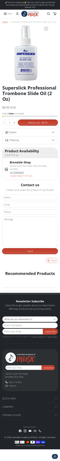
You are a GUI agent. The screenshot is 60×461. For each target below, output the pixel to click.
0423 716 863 (15, 382)
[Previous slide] (5, 278)
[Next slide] (54, 278)
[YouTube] (30, 430)
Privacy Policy (52, 336)
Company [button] (7, 406)
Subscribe (50, 331)
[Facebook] (20, 430)
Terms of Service (38, 336)
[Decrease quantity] (5, 122)
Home (5, 21)
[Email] (34, 430)
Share (53, 260)
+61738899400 (17, 172)
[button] (8, 13)
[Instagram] (25, 430)
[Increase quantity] (14, 122)
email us (12, 385)
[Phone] (39, 430)
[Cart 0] (54, 13)
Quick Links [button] (9, 398)
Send (30, 251)
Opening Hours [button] (11, 415)
